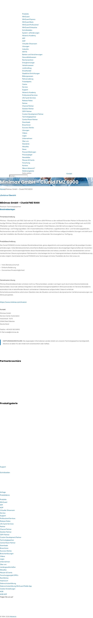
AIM (23, 38)
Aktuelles (25, 147)
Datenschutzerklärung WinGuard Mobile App (16, 586)
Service (25, 87)
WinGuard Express (28, 19)
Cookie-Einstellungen (7, 589)
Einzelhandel (26, 71)
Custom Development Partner (32, 114)
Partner (24, 103)
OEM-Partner (27, 111)
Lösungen (25, 46)
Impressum (4, 581)
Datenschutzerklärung (8, 583)
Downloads (26, 122)
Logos (24, 136)
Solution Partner (28, 109)
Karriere (25, 166)
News (24, 149)
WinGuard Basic (28, 22)
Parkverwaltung (27, 79)
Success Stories (28, 128)
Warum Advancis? (28, 168)
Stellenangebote (28, 171)
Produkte (25, 14)
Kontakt (69, 174)
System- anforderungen (30, 33)
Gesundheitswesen (29, 57)
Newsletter (26, 157)
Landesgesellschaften (8, 567)
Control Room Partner (30, 119)
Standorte (25, 144)
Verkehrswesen (27, 65)
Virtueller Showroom (29, 44)
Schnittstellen (27, 30)
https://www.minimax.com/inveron (13, 302)
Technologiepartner (29, 117)
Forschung (26, 163)
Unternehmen (27, 138)
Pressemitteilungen (29, 152)
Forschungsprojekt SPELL (9, 575)
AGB (1, 592)
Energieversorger (28, 63)
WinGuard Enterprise (29, 27)
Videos (24, 133)
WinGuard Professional (30, 25)
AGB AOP (3, 594)
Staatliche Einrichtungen (31, 73)
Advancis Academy (29, 36)
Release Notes (27, 101)
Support (25, 90)
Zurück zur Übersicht (8, 195)
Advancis (13, 617)
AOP (23, 41)
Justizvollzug (26, 68)
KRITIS (24, 52)
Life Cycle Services (29, 98)
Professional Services (30, 95)
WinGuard (25, 17)
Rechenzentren (27, 60)
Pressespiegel (27, 155)
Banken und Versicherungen (32, 55)
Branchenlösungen (6, 554)
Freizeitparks (26, 82)
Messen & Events (28, 160)
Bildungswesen (27, 76)
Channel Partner (28, 106)
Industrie (25, 49)
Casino (24, 84)
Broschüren (26, 125)
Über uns (25, 141)
